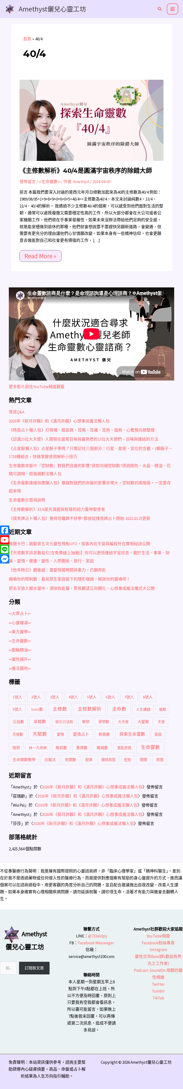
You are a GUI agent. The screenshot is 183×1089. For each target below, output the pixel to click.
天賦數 (40, 734)
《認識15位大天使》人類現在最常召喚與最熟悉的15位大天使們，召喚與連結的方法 (83, 439)
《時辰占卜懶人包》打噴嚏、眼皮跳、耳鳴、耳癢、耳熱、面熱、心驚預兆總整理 (82, 430)
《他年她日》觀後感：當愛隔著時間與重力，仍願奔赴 (57, 570)
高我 (160, 759)
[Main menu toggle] (172, 9)
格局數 (61, 747)
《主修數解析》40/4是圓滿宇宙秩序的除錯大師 (86, 170)
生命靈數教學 (24, 759)
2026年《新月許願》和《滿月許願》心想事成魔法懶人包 (59, 421)
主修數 (60, 709)
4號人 (73, 697)
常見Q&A (16, 412)
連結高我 (108, 759)
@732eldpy (97, 936)
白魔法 (50, 759)
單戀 (86, 721)
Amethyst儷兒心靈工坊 (52, 8)
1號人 (17, 697)
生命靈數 (150, 747)
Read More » (40, 255)
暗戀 (16, 747)
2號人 (36, 697)
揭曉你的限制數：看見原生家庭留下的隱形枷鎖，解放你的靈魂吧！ (69, 579)
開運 (143, 759)
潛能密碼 (124, 747)
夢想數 (103, 721)
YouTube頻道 (158, 936)
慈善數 (104, 734)
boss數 (37, 709)
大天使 (123, 721)
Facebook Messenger (96, 943)
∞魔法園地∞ (20, 668)
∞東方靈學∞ (20, 631)
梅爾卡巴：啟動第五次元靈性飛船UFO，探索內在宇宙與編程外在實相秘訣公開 (79, 543)
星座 (158, 734)
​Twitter (158, 984)
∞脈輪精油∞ (20, 650)
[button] (160, 9)
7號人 (129, 697)
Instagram (158, 949)
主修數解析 (90, 709)
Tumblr (158, 991)
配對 (127, 759)
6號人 (110, 697)
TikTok (158, 998)
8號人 (147, 697)
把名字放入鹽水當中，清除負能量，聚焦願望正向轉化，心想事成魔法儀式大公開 (82, 588)
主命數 (119, 709)
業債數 (81, 747)
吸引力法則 (64, 721)
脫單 (88, 759)
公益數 (18, 721)
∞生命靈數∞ (50, 181)
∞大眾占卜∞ (20, 613)
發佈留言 (28, 181)
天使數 (17, 734)
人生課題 (143, 709)
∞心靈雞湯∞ (20, 622)
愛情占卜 (81, 734)
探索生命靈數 (132, 734)
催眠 (162, 709)
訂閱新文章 (34, 968)
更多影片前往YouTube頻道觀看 (37, 386)
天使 (161, 721)
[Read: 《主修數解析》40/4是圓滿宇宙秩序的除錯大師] (91, 119)
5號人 (92, 697)
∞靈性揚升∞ (20, 659)
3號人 (54, 697)
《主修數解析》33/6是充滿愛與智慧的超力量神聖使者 (57, 509)
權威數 (102, 747)
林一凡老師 (38, 747)
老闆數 (70, 759)
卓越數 (39, 721)
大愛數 (143, 721)
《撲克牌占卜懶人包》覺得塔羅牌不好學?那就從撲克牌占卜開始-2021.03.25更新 (79, 518)
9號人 (17, 709)
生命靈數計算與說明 (27, 500)
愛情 (60, 734)
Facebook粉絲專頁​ (158, 943)
